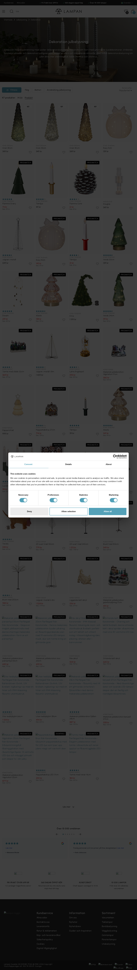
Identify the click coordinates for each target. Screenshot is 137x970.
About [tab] (109, 464)
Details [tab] (68, 464)
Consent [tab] (28, 464)
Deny (29, 511)
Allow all (108, 511)
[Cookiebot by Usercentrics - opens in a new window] (115, 457)
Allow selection (68, 511)
